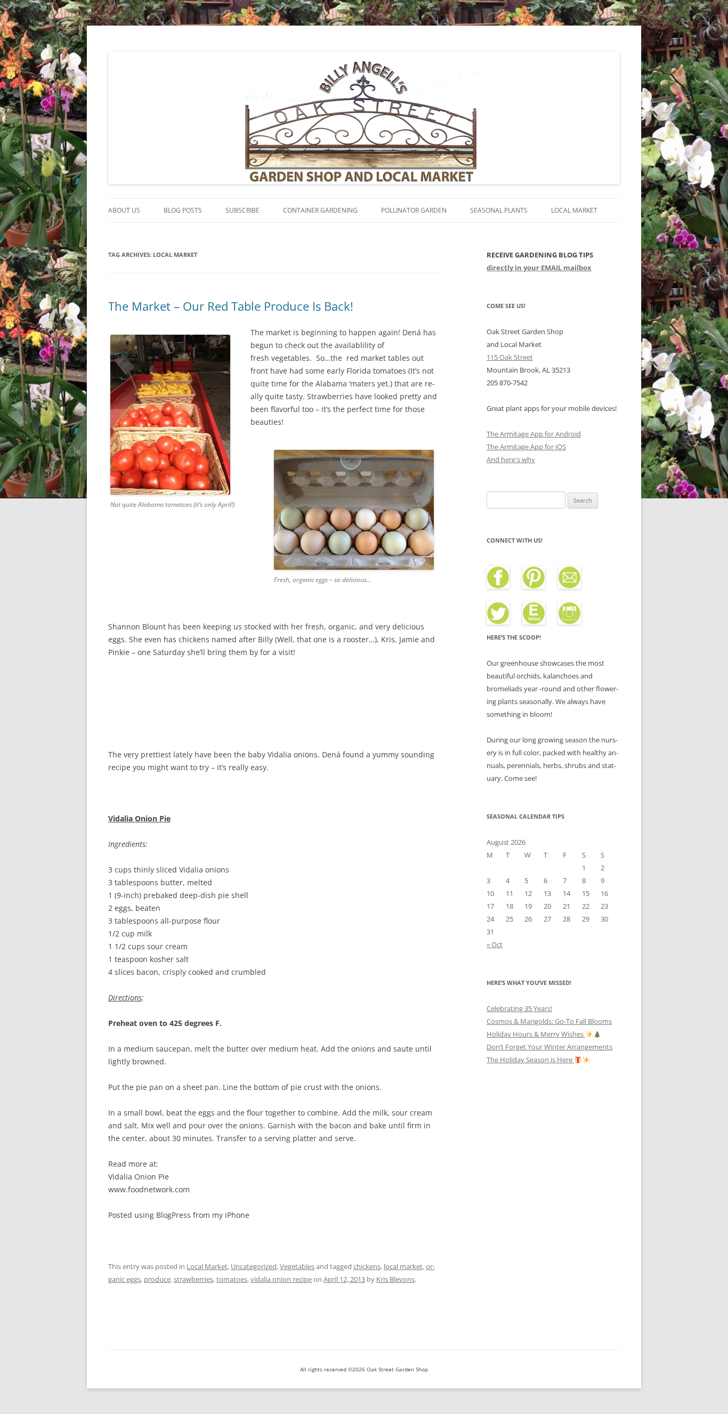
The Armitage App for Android (534, 434)
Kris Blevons (395, 1279)
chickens (367, 1266)
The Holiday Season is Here (530, 1059)
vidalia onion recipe (281, 1279)
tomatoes (231, 1279)
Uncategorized (254, 1266)
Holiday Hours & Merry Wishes (536, 1034)
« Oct (495, 944)
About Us (124, 210)
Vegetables (297, 1266)
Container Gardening (320, 210)
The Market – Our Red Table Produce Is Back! (230, 306)
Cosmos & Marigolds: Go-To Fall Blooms (549, 1021)
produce (157, 1279)
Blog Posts (183, 210)
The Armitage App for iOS (526, 446)
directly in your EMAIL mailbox (539, 267)
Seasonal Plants (499, 210)
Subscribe (242, 210)
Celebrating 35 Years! (519, 1008)
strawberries (193, 1279)
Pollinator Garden (414, 210)
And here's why (511, 459)
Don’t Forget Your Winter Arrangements (549, 1047)
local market (403, 1266)
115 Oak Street (510, 357)
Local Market (574, 210)
